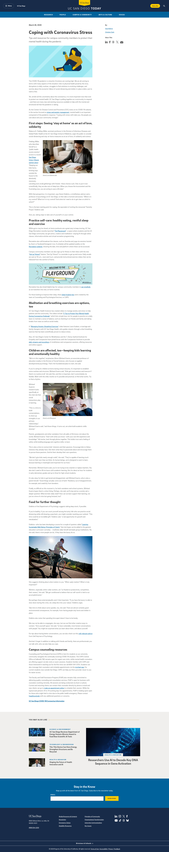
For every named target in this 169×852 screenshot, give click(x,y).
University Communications (93, 823)
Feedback (117, 849)
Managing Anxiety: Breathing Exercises (44, 326)
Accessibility (104, 849)
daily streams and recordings (39, 342)
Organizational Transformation (94, 820)
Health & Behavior (113, 755)
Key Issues (88, 826)
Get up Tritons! (34, 254)
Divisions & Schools (84, 843)
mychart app (79, 667)
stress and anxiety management (58, 112)
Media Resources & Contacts (68, 816)
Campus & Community (82, 15)
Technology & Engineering (61, 744)
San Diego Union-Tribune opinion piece (34, 160)
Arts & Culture (105, 15)
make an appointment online (54, 688)
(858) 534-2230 (34, 828)
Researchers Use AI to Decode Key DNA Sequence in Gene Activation (113, 761)
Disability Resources (65, 826)
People (63, 15)
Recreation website (35, 247)
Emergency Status (65, 823)
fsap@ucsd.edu (34, 696)
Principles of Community (92, 816)
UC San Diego (21, 6)
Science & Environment (60, 729)
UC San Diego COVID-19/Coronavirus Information (46, 701)
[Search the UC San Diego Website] (164, 6)
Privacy (110, 849)
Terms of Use (95, 849)
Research (48, 15)
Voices (122, 15)
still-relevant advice (85, 634)
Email (52, 795)
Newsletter (62, 820)
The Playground (60, 231)
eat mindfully (86, 287)
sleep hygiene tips (68, 295)
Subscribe (155, 6)
